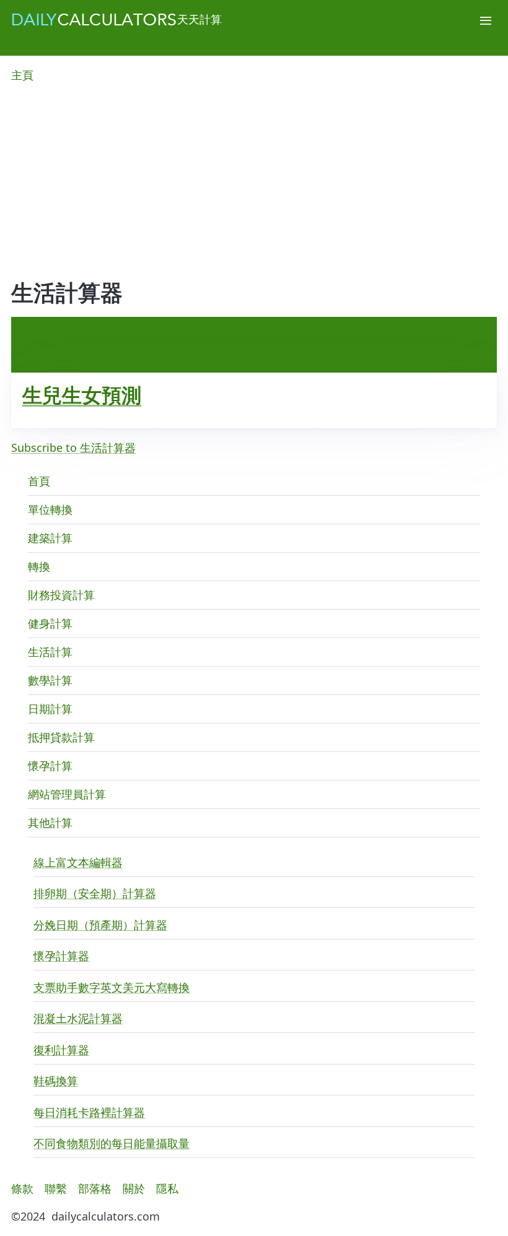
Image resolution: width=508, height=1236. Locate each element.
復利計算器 (61, 1049)
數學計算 (50, 680)
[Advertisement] (254, 187)
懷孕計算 (50, 765)
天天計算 (199, 19)
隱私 (167, 1188)
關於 (134, 1188)
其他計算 (50, 822)
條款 (22, 1188)
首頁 (39, 480)
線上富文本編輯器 (78, 862)
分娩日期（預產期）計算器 (100, 924)
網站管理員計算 (67, 794)
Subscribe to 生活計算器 (73, 447)
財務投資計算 (61, 594)
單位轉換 (50, 509)
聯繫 (56, 1188)
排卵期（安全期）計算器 (94, 893)
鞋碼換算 (55, 1080)
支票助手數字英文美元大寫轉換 (111, 987)
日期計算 (50, 708)
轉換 (39, 566)
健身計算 (50, 623)
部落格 (95, 1188)
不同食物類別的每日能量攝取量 (111, 1143)
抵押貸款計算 (61, 737)
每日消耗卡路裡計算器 (89, 1112)
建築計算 (50, 537)
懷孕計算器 (61, 955)
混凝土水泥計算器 (78, 1018)
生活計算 (50, 651)
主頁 (22, 74)
